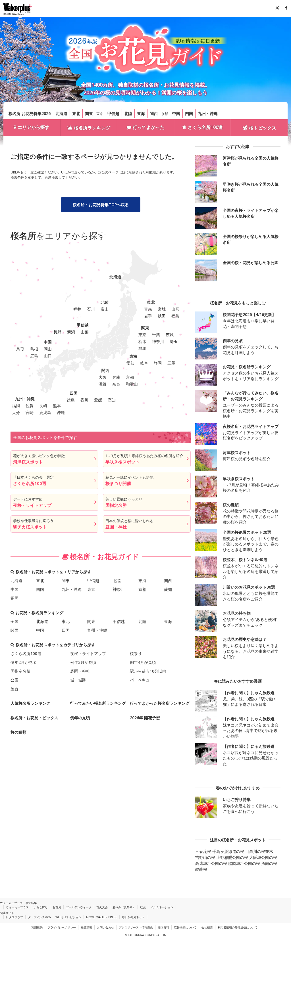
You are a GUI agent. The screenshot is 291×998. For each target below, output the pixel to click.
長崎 (43, 405)
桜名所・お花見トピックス (34, 717)
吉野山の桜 (205, 857)
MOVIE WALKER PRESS (101, 917)
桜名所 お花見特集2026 (30, 113)
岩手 (148, 316)
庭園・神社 (80, 671)
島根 (34, 349)
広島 (34, 355)
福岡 (16, 405)
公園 (14, 680)
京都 (164, 113)
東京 (99, 113)
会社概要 (207, 927)
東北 (76, 113)
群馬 (142, 348)
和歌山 (132, 384)
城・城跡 (78, 680)
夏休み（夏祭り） (124, 907)
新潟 (71, 331)
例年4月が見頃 (143, 662)
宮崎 (30, 412)
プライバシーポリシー (61, 927)
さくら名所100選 (205, 127)
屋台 (14, 688)
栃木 (142, 341)
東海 (141, 113)
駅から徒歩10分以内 (148, 671)
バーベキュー (142, 680)
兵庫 (116, 377)
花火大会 (102, 907)
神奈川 (158, 341)
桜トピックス (262, 128)
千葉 (156, 334)
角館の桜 (269, 863)
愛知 (130, 363)
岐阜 (144, 363)
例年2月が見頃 (24, 662)
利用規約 (37, 927)
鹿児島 (45, 412)
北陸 (128, 113)
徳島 (71, 400)
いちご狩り (41, 907)
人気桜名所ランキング (30, 703)
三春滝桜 (203, 851)
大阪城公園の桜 (263, 857)
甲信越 (113, 113)
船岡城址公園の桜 (244, 863)
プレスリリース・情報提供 (136, 927)
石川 (91, 309)
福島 (175, 316)
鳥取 (20, 349)
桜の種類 (18, 732)
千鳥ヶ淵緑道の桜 (228, 851)
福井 (77, 309)
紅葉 (143, 907)
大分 (16, 412)
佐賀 (30, 405)
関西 (154, 113)
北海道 (61, 113)
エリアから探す (33, 127)
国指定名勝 (20, 671)
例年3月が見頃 (83, 662)
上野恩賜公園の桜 (232, 857)
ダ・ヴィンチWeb (39, 917)
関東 (89, 113)
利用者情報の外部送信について (237, 927)
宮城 (162, 309)
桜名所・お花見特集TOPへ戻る (101, 204)
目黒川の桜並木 (259, 851)
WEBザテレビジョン (68, 917)
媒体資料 (163, 927)
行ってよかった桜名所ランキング (160, 703)
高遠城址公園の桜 (211, 863)
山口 (48, 355)
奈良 (116, 384)
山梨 (85, 331)
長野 (57, 331)
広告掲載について (185, 927)
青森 (148, 309)
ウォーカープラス (17, 907)
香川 (84, 400)
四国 (189, 113)
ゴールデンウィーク (79, 907)
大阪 (103, 377)
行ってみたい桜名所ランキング (98, 703)
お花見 (57, 907)
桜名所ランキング (92, 128)
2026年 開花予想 (145, 717)
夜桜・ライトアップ (88, 653)
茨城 (170, 334)
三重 (171, 363)
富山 (105, 309)
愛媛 (98, 400)
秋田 (162, 316)
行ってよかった (149, 127)
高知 (112, 400)
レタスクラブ (14, 917)
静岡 (158, 363)
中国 (176, 113)
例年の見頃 (80, 717)
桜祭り (136, 653)
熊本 (57, 405)
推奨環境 (86, 927)
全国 (14, 621)
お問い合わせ (105, 927)
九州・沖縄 (208, 113)
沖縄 (61, 412)
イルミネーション (162, 907)
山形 (175, 309)
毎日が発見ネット (133, 917)
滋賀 (103, 384)
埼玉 (174, 341)
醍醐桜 (201, 869)
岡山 (48, 349)
